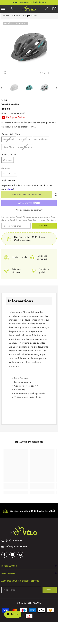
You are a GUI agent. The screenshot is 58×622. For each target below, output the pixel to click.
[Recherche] (11, 8)
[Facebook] (4, 555)
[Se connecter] (46, 8)
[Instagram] (12, 555)
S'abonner (44, 226)
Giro (4, 100)
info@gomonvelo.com (16, 546)
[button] (48, 73)
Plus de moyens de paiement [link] (29, 209)
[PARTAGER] (54, 194)
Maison (6, 15)
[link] (16, 486)
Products (16, 15)
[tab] (29, 409)
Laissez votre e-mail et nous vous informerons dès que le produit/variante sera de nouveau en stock (28, 219)
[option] (29, 48)
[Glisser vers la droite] (53, 510)
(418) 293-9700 (14, 540)
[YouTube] (20, 555)
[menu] (3, 8)
